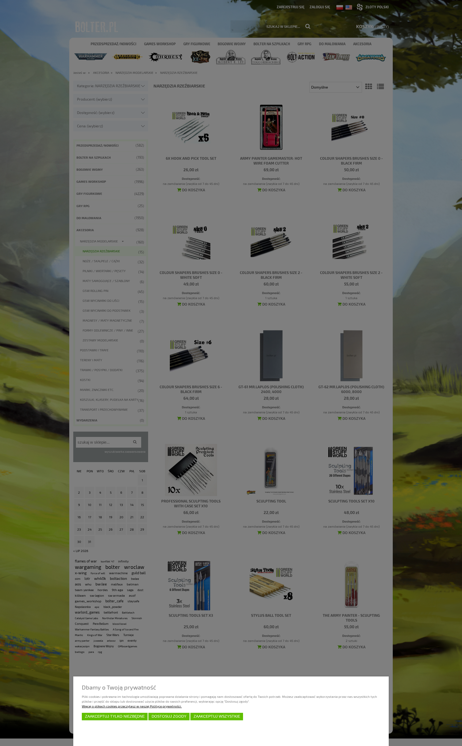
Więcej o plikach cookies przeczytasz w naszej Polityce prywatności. (132, 706)
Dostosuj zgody (169, 716)
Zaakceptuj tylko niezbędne (115, 716)
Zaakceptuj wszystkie (217, 716)
